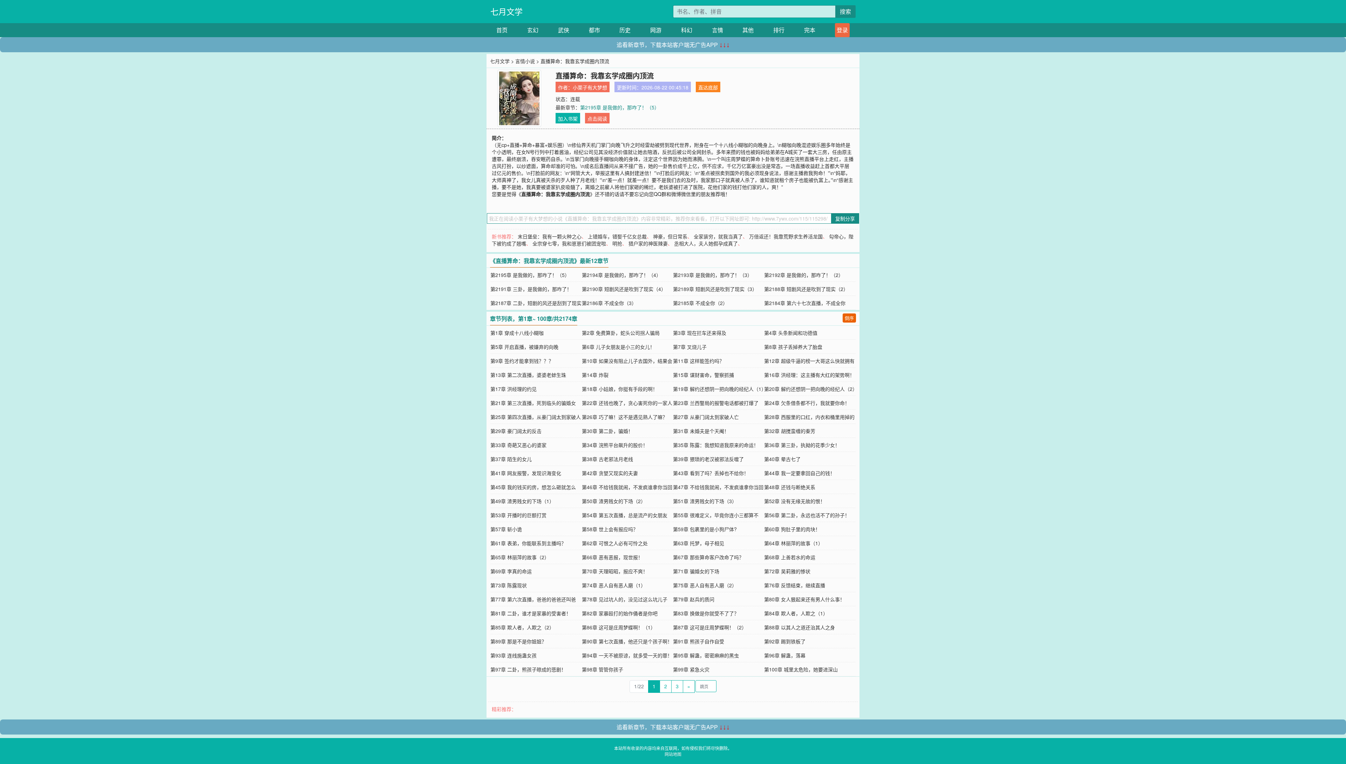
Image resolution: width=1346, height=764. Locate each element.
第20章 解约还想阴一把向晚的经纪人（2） (810, 388)
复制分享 (845, 218)
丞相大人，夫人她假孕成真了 (706, 243)
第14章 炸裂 (595, 374)
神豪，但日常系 (670, 236)
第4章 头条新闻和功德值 (790, 332)
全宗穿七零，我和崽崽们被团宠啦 (569, 243)
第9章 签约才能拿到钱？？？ (521, 360)
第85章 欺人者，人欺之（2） (522, 627)
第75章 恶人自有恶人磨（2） (705, 585)
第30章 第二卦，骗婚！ (607, 430)
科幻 (686, 30)
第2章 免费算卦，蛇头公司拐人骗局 (621, 332)
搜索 (845, 11)
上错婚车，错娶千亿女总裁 (617, 236)
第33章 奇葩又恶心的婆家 (518, 444)
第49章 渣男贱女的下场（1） (522, 501)
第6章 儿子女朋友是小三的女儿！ (618, 346)
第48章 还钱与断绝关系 (789, 487)
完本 (809, 30)
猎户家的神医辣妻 (648, 243)
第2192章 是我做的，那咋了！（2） (803, 274)
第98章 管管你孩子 (602, 669)
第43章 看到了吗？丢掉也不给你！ (711, 472)
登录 (842, 30)
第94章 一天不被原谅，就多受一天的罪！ (627, 655)
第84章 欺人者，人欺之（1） (796, 613)
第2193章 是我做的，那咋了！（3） (712, 274)
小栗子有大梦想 (590, 87)
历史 (625, 30)
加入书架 (568, 118)
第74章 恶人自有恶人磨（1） (614, 585)
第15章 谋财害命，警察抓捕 (703, 374)
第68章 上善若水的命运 (789, 557)
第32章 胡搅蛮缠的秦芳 (789, 430)
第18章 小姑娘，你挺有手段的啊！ (620, 388)
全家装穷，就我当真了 (718, 236)
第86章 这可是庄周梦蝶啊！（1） (618, 627)
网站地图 (673, 754)
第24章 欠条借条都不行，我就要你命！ (807, 402)
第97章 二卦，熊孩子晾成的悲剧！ (528, 669)
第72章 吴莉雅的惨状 (787, 571)
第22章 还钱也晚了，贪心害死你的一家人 (627, 402)
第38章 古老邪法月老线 (607, 458)
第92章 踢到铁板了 (784, 641)
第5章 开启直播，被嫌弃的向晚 (524, 346)
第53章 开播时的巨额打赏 (518, 515)
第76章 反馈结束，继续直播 (794, 585)
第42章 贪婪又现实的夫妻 (610, 472)
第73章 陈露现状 (508, 585)
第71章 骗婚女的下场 (696, 571)
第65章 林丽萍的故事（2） (519, 557)
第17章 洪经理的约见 (513, 388)
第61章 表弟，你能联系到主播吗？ (528, 543)
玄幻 (532, 30)
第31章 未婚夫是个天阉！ (701, 430)
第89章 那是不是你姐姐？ (518, 641)
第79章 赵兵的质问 (693, 599)
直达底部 (708, 87)
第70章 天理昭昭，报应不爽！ (615, 571)
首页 (502, 30)
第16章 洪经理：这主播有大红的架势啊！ (809, 374)
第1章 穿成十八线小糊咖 (517, 332)
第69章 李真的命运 (511, 571)
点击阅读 (597, 118)
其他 (748, 30)
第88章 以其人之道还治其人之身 (799, 627)
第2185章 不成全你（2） (700, 302)
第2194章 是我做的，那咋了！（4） (621, 274)
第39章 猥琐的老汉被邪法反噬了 (708, 458)
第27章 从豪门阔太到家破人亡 (706, 416)
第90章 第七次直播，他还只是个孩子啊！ (627, 641)
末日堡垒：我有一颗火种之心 (550, 236)
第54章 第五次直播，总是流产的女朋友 (624, 515)
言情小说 (525, 61)
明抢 (617, 243)
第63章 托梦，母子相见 (698, 543)
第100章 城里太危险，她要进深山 (801, 669)
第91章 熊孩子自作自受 (698, 641)
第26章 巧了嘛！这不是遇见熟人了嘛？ (624, 416)
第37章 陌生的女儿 (511, 458)
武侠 (563, 30)
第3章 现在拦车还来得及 (699, 332)
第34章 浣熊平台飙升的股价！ (615, 444)
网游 (655, 30)
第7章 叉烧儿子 (690, 346)
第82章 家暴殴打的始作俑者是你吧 (620, 613)
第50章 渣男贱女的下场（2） (614, 501)
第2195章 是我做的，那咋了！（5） (619, 107)
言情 (717, 30)
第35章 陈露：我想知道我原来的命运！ (716, 444)
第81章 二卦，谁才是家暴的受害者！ (530, 613)
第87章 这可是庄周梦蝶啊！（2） (710, 627)
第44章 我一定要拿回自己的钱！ (799, 472)
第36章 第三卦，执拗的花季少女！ (802, 444)
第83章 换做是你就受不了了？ (706, 613)
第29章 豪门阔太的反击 (516, 430)
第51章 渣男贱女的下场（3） (705, 501)
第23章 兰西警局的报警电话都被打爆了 (716, 402)
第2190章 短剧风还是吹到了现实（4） (624, 288)
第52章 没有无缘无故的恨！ (794, 501)
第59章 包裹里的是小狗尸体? (705, 529)
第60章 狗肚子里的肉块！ (792, 529)
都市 (594, 30)
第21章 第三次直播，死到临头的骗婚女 (533, 402)
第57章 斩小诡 (506, 529)
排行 (778, 30)
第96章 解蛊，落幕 (784, 655)
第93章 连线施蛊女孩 (513, 655)
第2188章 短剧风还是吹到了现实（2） (806, 288)
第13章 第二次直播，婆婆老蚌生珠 (528, 374)
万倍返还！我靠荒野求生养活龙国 (786, 236)
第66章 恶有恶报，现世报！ (612, 557)
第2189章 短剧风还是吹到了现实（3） (715, 288)
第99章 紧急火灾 (691, 669)
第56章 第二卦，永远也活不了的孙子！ (807, 515)
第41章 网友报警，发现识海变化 (525, 472)
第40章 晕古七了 (782, 458)
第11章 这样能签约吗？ (698, 360)
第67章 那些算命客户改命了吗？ (708, 557)
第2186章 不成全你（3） (609, 302)
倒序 (849, 318)
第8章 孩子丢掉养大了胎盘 (793, 346)
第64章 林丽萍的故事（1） (793, 543)
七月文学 (506, 11)
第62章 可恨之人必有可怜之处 (615, 543)
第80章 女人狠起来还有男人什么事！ (804, 599)
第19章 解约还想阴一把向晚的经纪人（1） (719, 388)
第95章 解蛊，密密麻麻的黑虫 (706, 655)
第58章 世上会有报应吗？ (610, 529)
